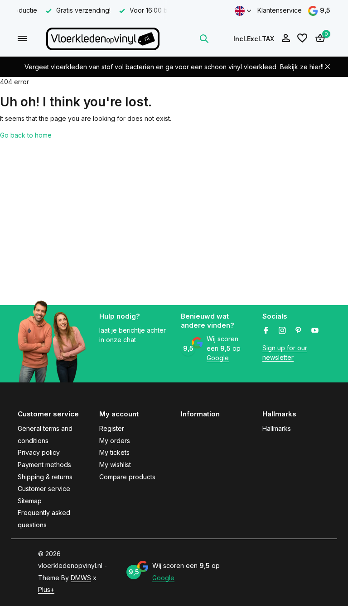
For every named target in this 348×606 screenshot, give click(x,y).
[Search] (204, 38)
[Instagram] (282, 330)
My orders (114, 440)
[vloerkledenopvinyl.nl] (103, 38)
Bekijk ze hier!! (302, 67)
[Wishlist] (302, 38)
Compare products (127, 477)
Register (111, 428)
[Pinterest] (298, 330)
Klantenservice (279, 10)
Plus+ (46, 589)
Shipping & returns (45, 477)
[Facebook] (266, 330)
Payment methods (44, 464)
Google (218, 358)
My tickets (114, 452)
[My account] (285, 38)
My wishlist (115, 464)
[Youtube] (315, 330)
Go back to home (26, 135)
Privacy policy (39, 452)
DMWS (81, 578)
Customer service (44, 488)
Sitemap (30, 501)
